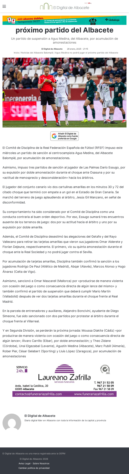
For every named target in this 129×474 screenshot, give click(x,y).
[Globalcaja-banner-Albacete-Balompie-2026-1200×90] (64, 20)
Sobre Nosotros (41, 463)
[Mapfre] (64, 395)
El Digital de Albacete (51, 49)
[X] (35, 426)
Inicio (16, 52)
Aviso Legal (24, 463)
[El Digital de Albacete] (64, 6)
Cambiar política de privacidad (34, 468)
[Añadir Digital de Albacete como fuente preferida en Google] (64, 136)
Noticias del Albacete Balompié (37, 52)
